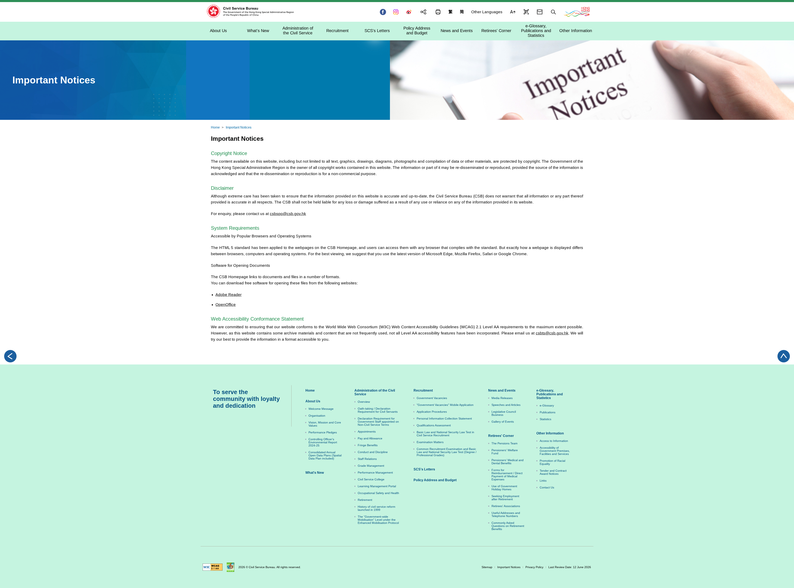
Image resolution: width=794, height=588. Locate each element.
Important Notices (238, 127)
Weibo (409, 12)
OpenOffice (225, 304)
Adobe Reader (228, 294)
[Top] (783, 356)
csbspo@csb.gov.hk (288, 214)
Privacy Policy (534, 567)
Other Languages (486, 12)
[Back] (10, 356)
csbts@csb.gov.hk (552, 333)
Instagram (396, 12)
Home (215, 127)
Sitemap (487, 567)
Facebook (383, 12)
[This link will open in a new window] (577, 11)
